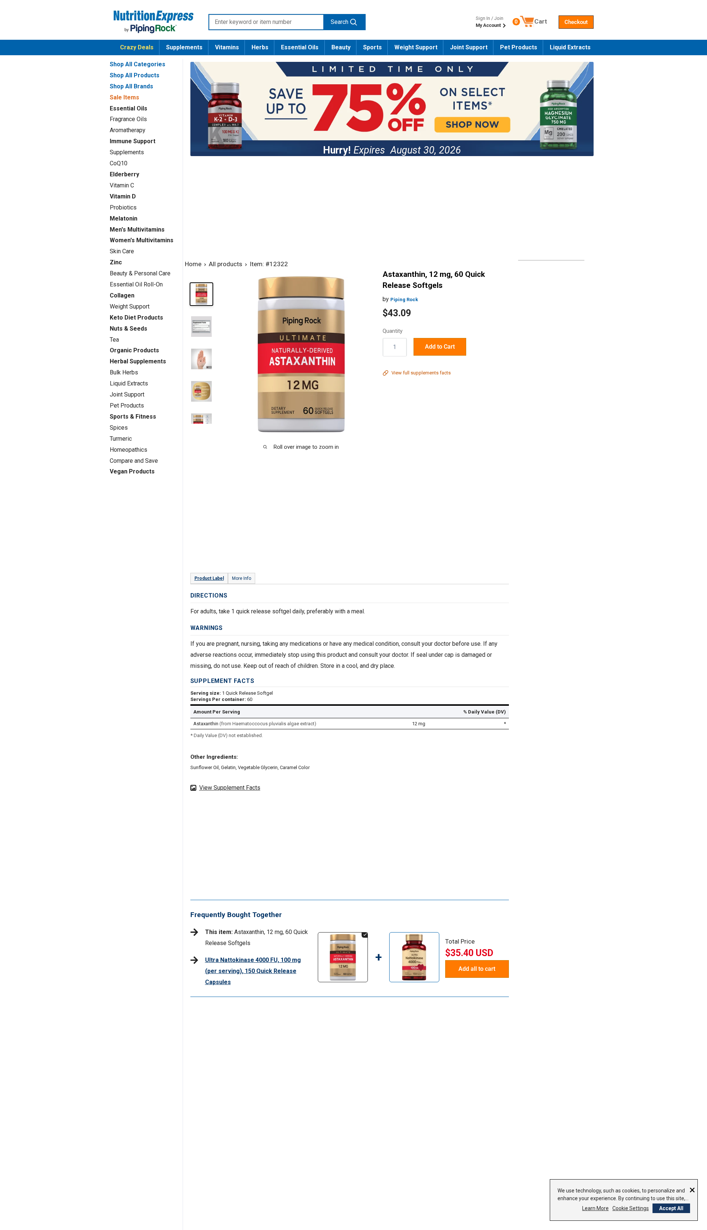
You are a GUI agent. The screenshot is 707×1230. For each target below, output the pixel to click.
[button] (576, 22)
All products (225, 264)
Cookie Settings (630, 1208)
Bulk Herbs (124, 372)
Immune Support (132, 141)
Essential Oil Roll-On (136, 284)
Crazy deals (137, 47)
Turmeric (121, 438)
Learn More (595, 1208)
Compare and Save (134, 460)
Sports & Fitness (133, 416)
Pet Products (518, 47)
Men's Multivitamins (137, 229)
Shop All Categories (137, 64)
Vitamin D (123, 196)
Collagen (122, 295)
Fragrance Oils (128, 119)
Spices (119, 427)
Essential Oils (300, 47)
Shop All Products (134, 75)
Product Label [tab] (209, 578)
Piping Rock (404, 299)
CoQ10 (118, 163)
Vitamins (227, 47)
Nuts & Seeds (128, 328)
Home (193, 264)
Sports (372, 47)
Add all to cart (476, 968)
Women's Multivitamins (141, 240)
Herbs (260, 47)
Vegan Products (132, 471)
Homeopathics (128, 449)
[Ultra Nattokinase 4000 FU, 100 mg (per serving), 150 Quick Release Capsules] (414, 939)
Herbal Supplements (138, 361)
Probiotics (123, 207)
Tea (114, 339)
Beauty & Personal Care (140, 273)
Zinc (116, 262)
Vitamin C (122, 185)
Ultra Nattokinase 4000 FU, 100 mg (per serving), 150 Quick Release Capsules (253, 971)
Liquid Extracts (570, 47)
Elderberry (124, 174)
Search (339, 21)
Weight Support (415, 47)
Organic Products (134, 350)
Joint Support (469, 47)
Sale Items (124, 97)
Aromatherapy (127, 130)
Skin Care (122, 251)
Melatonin (123, 218)
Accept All (671, 1208)
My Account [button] (489, 25)
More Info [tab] (241, 578)
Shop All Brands (131, 86)
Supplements (184, 47)
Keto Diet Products (136, 317)
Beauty (341, 47)
